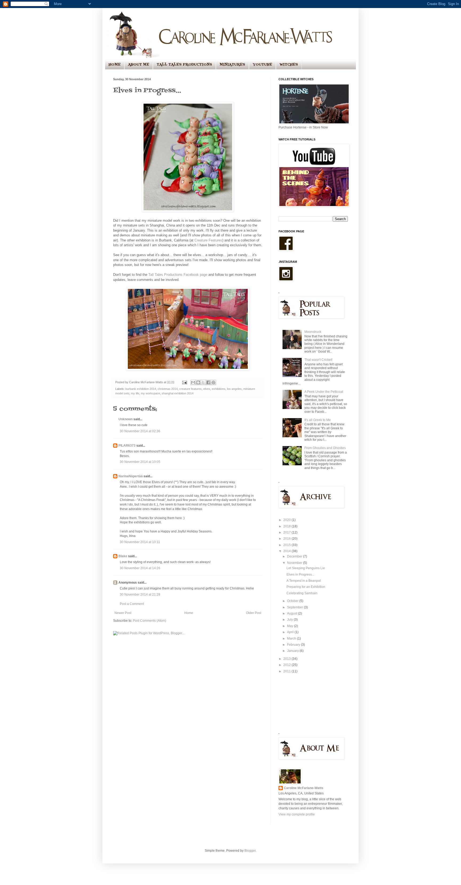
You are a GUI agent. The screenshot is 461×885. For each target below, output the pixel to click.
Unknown (125, 419)
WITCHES (289, 64)
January (293, 651)
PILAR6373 (127, 445)
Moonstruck (312, 332)
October (293, 601)
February (294, 644)
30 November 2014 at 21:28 (140, 594)
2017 (287, 532)
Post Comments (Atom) (149, 621)
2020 (287, 520)
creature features (190, 388)
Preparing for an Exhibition (306, 587)
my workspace (150, 393)
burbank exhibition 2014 (140, 388)
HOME (115, 64)
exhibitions (218, 388)
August (292, 613)
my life (135, 393)
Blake (122, 556)
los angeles (234, 388)
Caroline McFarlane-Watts (303, 788)
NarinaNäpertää (130, 476)
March (292, 638)
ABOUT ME (138, 64)
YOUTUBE (262, 64)
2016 (287, 538)
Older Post (253, 613)
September (295, 607)
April (291, 632)
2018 (287, 526)
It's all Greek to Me (317, 420)
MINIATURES (232, 64)
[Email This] (193, 382)
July (290, 619)
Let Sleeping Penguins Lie (306, 568)
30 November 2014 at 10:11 (140, 542)
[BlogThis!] (198, 382)
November (295, 563)
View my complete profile (297, 814)
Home (188, 613)
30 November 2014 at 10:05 (140, 462)
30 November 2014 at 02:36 (140, 431)
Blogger (250, 850)
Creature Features (208, 240)
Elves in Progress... (300, 574)
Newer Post (122, 613)
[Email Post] (184, 382)
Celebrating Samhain (302, 593)
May (290, 626)
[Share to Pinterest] (213, 382)
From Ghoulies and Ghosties (325, 448)
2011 (287, 671)
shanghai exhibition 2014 (177, 393)
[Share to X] (203, 382)
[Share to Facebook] (208, 382)
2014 (287, 551)
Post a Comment (132, 604)
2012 (287, 665)
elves (206, 388)
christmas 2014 (168, 388)
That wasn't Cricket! (318, 360)
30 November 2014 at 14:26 (140, 568)
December (295, 556)
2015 (287, 545)
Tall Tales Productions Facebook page (177, 275)
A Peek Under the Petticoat (323, 392)
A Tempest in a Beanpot (304, 581)
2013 (287, 659)
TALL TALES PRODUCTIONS (184, 64)
